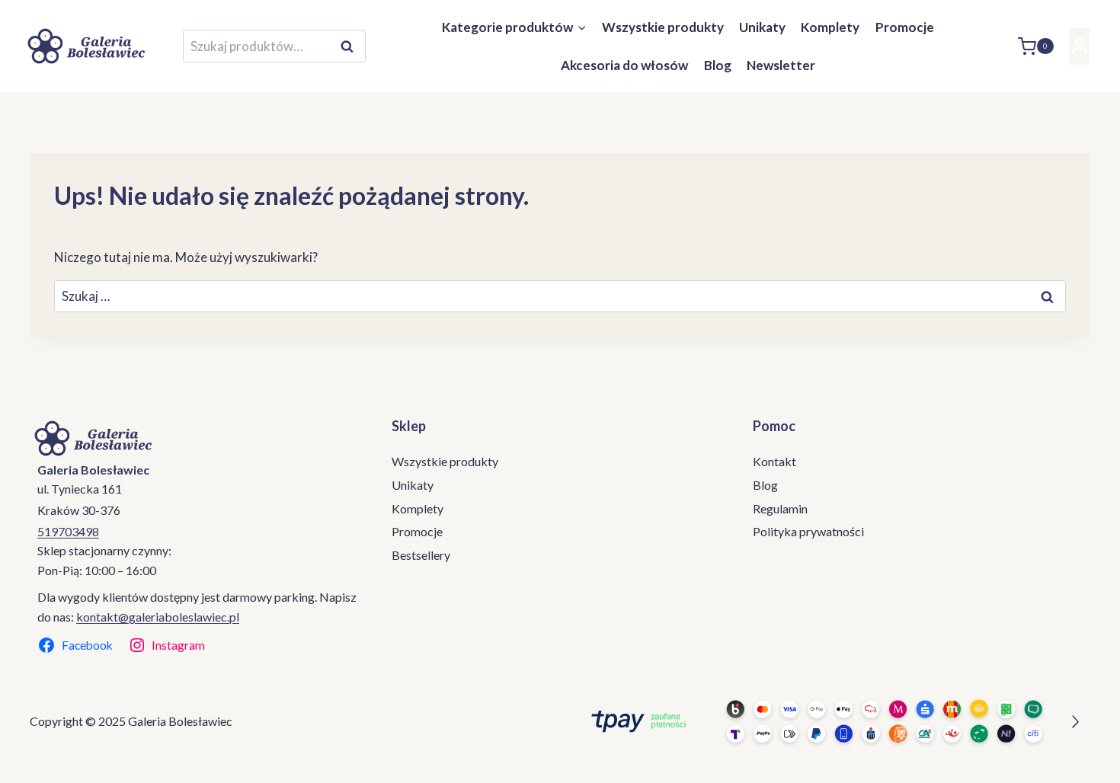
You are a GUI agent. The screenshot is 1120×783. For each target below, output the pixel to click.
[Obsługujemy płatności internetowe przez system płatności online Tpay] (831, 721)
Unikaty (762, 27)
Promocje (904, 27)
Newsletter (781, 65)
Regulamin (780, 508)
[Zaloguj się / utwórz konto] (1079, 46)
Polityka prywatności (808, 531)
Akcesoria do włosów (624, 65)
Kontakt (774, 461)
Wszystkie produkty (663, 27)
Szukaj (351, 46)
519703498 (68, 531)
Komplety (830, 27)
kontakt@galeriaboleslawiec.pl (157, 616)
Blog (717, 65)
